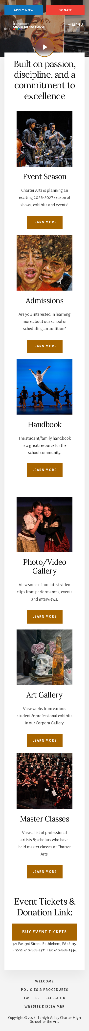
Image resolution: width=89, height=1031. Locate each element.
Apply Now (24, 10)
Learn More (45, 222)
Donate (65, 10)
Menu (77, 25)
